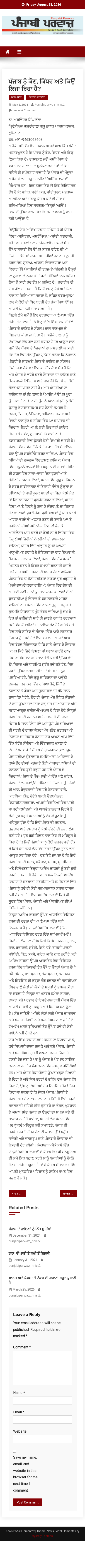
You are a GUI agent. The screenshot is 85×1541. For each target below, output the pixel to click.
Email (18, 1412)
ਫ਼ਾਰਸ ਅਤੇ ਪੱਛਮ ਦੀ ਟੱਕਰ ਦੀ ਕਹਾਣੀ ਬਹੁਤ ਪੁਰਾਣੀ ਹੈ (42, 1280)
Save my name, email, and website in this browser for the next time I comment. (25, 1474)
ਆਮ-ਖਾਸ (16, 97)
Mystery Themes (42, 1536)
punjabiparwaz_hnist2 (49, 104)
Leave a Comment (24, 110)
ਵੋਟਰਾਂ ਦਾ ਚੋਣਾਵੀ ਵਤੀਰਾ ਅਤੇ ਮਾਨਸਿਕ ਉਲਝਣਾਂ (20, 1193)
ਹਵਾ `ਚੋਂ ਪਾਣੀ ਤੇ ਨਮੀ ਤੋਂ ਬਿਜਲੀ (29, 1253)
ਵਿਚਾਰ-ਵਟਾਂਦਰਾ (37, 97)
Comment (22, 1347)
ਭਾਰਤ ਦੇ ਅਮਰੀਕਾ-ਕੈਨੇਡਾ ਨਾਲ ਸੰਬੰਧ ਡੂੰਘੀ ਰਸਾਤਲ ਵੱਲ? (70, 1193)
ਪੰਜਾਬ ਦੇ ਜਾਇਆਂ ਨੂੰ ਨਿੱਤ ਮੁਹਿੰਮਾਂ (30, 1229)
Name (19, 1393)
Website (20, 1431)
